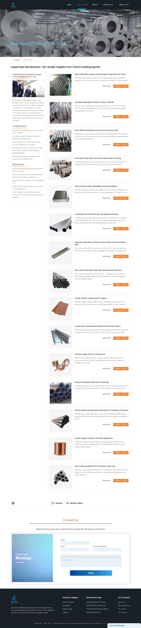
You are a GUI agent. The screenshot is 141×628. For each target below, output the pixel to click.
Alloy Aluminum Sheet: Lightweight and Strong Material (96, 186)
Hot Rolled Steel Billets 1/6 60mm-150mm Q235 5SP (94, 102)
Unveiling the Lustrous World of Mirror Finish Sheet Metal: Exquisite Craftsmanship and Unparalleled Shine (27, 150)
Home (69, 5)
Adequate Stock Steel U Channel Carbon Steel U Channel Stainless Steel (100, 243)
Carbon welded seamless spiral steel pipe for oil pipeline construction (101, 410)
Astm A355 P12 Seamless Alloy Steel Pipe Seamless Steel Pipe (98, 270)
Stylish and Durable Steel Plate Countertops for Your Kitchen (27, 131)
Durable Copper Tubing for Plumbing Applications (94, 438)
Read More (106, 86)
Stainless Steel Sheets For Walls (96, 605)
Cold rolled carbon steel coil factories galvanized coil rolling (98, 158)
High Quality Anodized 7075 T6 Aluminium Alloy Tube (95, 466)
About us (123, 5)
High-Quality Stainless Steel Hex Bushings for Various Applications (28, 187)
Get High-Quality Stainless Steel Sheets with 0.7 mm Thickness (27, 170)
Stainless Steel (67, 602)
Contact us (108, 5)
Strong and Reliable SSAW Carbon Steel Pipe (92, 382)
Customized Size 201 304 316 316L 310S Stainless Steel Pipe (96, 214)
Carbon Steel (67, 609)
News (94, 5)
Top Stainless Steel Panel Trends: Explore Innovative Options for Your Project (26, 143)
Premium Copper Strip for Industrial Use (90, 354)
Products (82, 5)
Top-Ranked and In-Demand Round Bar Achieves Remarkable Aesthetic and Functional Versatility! (28, 194)
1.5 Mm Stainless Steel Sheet (97, 609)
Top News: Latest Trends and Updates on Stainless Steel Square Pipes (26, 137)
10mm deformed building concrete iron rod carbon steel (96, 130)
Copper (65, 612)
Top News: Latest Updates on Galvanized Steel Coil (28, 181)
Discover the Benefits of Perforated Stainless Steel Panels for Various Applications (27, 176)
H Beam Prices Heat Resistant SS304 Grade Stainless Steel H (98, 326)
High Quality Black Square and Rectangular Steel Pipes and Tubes (100, 74)
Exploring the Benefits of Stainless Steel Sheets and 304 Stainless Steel (26, 157)
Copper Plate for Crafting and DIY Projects (91, 298)
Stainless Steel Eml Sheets (96, 602)
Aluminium (66, 605)
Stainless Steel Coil (93, 612)
